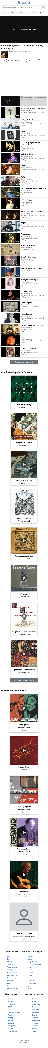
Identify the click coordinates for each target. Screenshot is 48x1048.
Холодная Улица (24, 518)
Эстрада (22, 13)
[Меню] (3, 2)
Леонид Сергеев (24, 806)
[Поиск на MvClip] (43, 7)
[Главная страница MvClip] (24, 2)
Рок (8, 13)
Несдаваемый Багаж (24, 442)
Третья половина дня (24, 556)
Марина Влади (24, 767)
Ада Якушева (24, 725)
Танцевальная (32, 13)
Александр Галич (24, 849)
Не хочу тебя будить (24, 480)
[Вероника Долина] (4, 54)
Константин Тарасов (24, 933)
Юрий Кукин (24, 891)
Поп (3, 13)
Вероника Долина (24, 52)
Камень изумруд (24, 405)
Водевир (24, 594)
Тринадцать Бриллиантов (24, 670)
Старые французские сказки (24, 632)
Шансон (14, 13)
